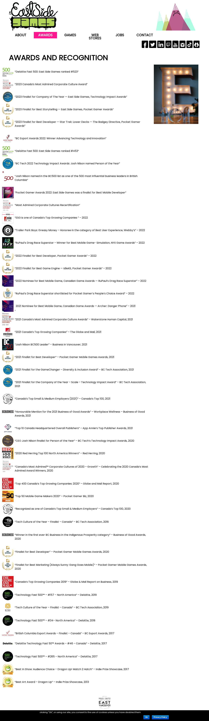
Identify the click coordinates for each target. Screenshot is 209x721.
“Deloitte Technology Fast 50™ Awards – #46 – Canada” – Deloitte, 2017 (61, 643)
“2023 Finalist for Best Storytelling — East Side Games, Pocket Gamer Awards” (64, 109)
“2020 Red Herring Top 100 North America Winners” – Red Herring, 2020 (60, 453)
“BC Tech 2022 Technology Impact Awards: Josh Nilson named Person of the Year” (67, 163)
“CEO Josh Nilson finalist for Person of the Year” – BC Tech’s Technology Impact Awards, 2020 (74, 441)
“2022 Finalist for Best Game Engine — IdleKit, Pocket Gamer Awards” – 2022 (63, 268)
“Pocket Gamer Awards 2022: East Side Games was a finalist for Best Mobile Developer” (70, 192)
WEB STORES (95, 36)
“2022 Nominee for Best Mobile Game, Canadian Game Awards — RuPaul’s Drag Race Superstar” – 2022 (80, 281)
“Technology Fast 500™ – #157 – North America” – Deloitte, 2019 (56, 595)
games (70, 35)
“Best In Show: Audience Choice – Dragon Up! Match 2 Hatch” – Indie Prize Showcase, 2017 (72, 669)
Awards (45, 35)
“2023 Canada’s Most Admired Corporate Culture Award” (51, 84)
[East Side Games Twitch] (168, 44)
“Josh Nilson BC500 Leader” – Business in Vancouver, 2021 (51, 344)
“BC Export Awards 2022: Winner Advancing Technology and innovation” (60, 138)
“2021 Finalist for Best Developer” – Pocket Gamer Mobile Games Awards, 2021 (64, 357)
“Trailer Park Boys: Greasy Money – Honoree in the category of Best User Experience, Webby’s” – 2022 (80, 230)
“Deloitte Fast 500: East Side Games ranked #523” (47, 72)
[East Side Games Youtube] (175, 44)
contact (145, 35)
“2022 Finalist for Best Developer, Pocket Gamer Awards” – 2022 (55, 256)
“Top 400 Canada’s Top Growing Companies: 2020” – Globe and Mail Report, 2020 (67, 484)
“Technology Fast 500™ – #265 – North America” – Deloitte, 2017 (56, 656)
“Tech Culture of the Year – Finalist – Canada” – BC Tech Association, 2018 (62, 522)
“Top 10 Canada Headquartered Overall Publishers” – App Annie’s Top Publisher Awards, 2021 (74, 428)
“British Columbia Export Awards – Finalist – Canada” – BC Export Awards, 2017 (64, 633)
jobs (120, 35)
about (20, 35)
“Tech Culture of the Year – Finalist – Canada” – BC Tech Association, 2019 (62, 607)
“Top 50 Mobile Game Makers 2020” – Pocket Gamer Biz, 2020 (54, 496)
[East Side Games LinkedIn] (160, 44)
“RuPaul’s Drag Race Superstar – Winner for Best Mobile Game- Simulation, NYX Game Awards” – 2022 (80, 243)
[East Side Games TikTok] (189, 44)
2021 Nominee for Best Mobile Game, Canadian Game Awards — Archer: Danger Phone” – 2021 (76, 306)
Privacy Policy (160, 717)
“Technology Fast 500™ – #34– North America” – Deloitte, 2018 (55, 620)
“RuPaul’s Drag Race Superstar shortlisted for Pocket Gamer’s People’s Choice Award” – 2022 (74, 293)
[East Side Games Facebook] (145, 44)
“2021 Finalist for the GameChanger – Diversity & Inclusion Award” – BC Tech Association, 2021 (74, 370)
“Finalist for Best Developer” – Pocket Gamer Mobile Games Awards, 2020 (62, 552)
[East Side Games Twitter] (152, 44)
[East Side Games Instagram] (182, 44)
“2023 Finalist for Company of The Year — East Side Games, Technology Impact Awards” (71, 97)
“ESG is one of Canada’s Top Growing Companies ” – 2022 (51, 218)
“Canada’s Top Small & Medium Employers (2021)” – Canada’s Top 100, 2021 (62, 399)
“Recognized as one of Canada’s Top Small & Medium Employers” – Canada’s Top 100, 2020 (73, 509)
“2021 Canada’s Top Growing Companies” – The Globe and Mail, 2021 (58, 332)
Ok (146, 717)
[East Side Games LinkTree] (196, 44)
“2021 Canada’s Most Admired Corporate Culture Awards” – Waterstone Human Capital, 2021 (74, 319)
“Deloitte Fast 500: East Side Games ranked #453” (47, 151)
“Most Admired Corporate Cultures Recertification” (47, 205)
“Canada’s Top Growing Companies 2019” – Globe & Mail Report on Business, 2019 (66, 582)
